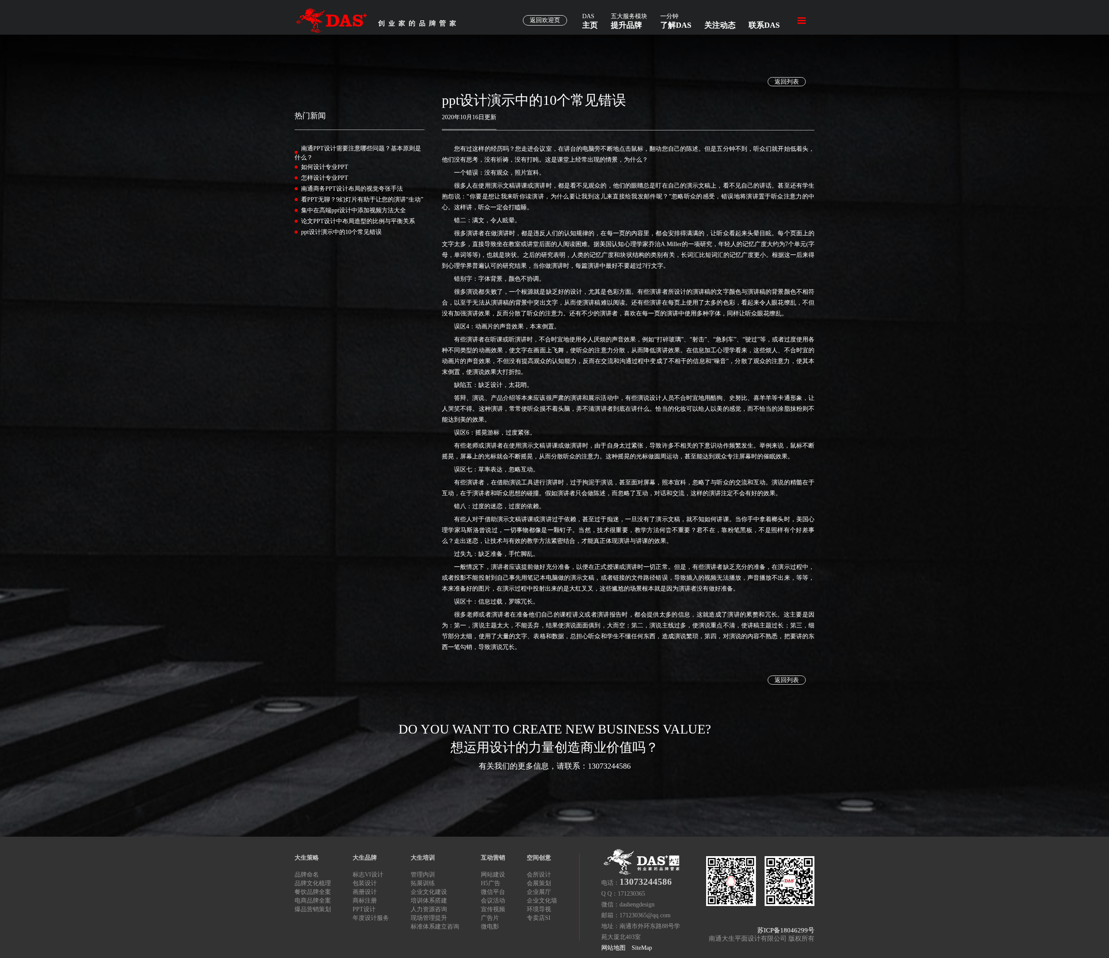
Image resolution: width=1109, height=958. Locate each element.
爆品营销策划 (313, 909)
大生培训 (423, 857)
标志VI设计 (368, 874)
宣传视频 (493, 909)
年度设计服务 (371, 918)
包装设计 (365, 883)
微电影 (490, 926)
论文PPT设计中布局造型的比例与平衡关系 (358, 221)
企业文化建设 (429, 892)
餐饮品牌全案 (313, 892)
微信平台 (493, 892)
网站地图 (613, 948)
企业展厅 (539, 892)
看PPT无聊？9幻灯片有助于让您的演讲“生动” (362, 199)
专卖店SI (539, 918)
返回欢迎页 (545, 20)
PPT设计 (364, 909)
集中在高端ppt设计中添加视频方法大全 (353, 210)
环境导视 (539, 909)
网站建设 (493, 874)
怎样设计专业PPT (324, 178)
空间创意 (539, 857)
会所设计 (539, 874)
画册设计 (365, 892)
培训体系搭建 (429, 900)
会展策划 (539, 883)
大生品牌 (365, 857)
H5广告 (490, 883)
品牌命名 (307, 874)
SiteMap (642, 948)
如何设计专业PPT (324, 167)
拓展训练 (423, 883)
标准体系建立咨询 (435, 926)
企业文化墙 (542, 900)
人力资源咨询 (429, 909)
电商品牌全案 (313, 900)
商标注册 (365, 900)
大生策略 (307, 857)
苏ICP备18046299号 (785, 930)
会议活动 (493, 900)
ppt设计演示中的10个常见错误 (341, 232)
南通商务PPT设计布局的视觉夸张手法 (352, 188)
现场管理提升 (429, 918)
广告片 (490, 918)
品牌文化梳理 (313, 883)
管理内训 (423, 874)
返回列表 (787, 81)
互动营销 (493, 857)
